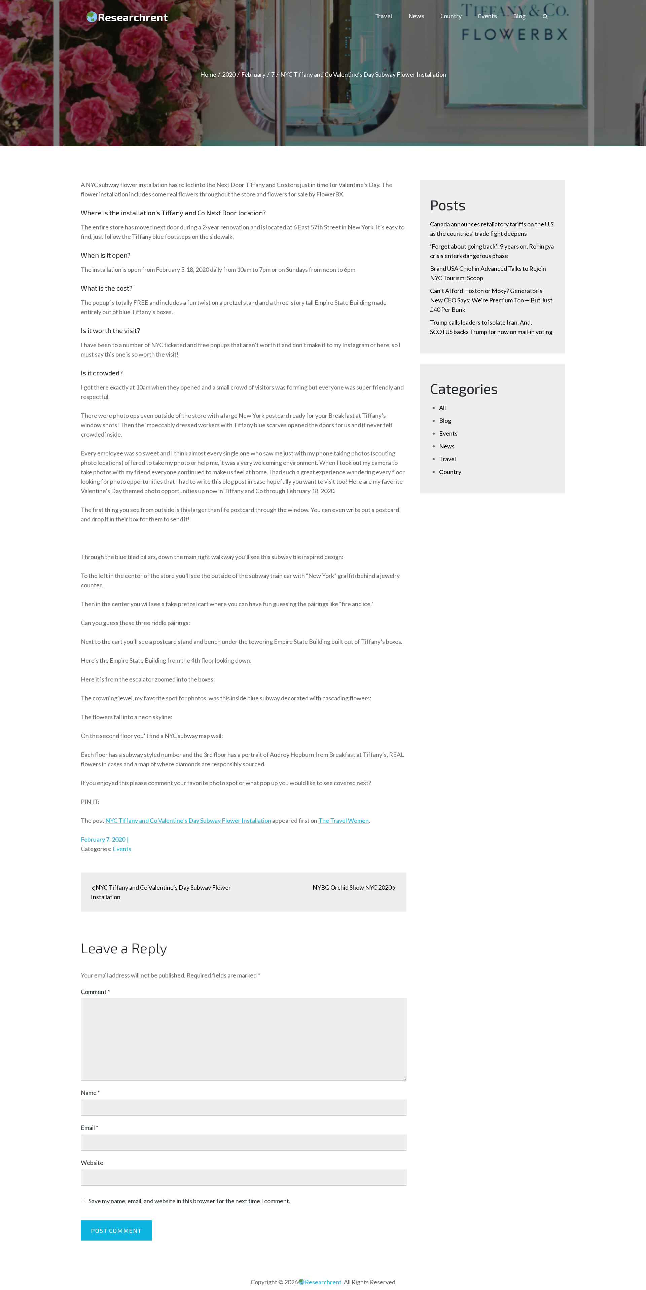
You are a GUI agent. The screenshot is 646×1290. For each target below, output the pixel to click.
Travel (383, 16)
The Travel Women (343, 820)
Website (92, 1162)
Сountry (451, 16)
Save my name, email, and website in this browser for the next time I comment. (189, 1201)
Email (89, 1127)
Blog (519, 16)
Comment (95, 991)
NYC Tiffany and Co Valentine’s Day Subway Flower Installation (188, 820)
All (442, 407)
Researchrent (133, 16)
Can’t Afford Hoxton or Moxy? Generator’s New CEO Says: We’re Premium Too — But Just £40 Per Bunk (491, 300)
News (416, 16)
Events (487, 16)
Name (90, 1092)
